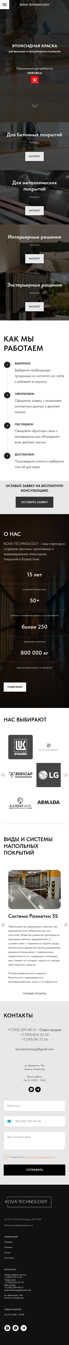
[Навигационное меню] (5, 4)
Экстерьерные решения (34, 285)
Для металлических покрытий (34, 185)
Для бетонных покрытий (34, 134)
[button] (34, 502)
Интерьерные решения (34, 237)
